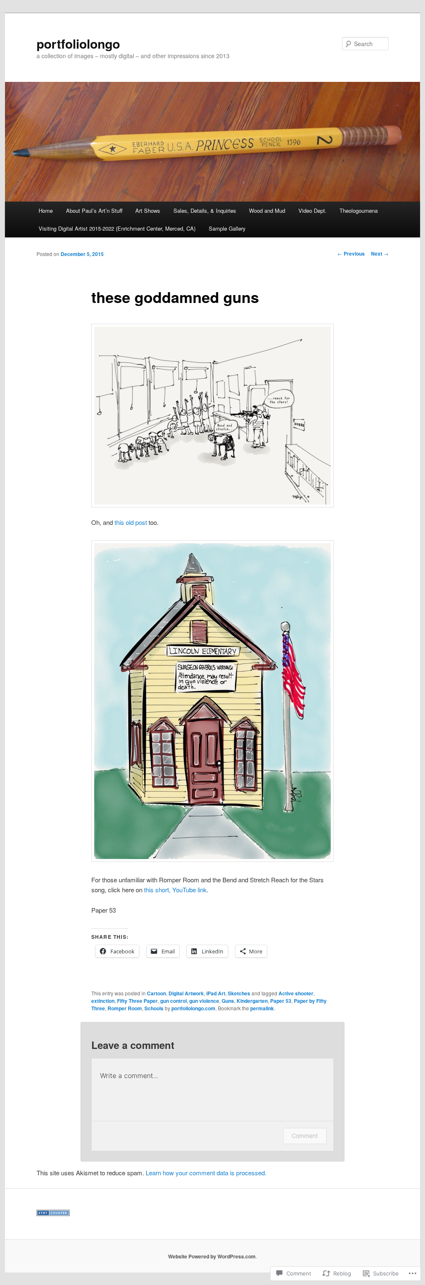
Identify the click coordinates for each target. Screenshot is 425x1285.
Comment (305, 1135)
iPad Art (215, 993)
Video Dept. (312, 210)
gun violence (204, 1000)
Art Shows (147, 210)
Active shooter (295, 993)
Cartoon (156, 993)
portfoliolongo (78, 43)
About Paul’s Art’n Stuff (94, 210)
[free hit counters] (53, 1214)
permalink (262, 1008)
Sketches (239, 993)
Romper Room (124, 1008)
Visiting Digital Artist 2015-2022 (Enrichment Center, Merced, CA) (117, 228)
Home (46, 210)
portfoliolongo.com (193, 1008)
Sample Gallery (227, 228)
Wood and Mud (267, 210)
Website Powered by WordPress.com (212, 1256)
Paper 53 (280, 1000)
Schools (154, 1008)
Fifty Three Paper (137, 1000)
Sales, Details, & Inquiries (204, 210)
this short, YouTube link (175, 889)
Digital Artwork (186, 993)
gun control (173, 1000)
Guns (228, 1000)
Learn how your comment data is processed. (206, 1172)
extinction (103, 1000)
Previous (351, 253)
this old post (131, 522)
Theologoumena (359, 210)
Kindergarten (252, 1000)
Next (379, 253)
